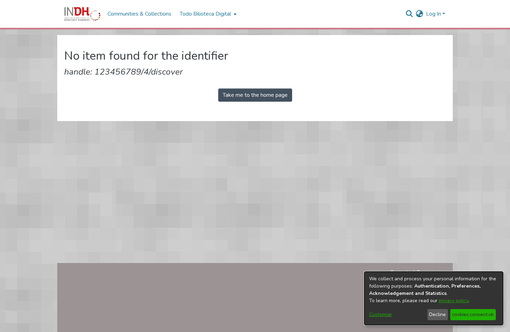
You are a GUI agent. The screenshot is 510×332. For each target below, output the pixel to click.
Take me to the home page (255, 95)
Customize (380, 314)
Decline (437, 314)
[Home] (82, 14)
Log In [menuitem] (433, 14)
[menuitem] (419, 14)
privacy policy (453, 300)
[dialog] (433, 298)
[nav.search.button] (409, 14)
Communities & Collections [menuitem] (139, 14)
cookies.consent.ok (473, 314)
